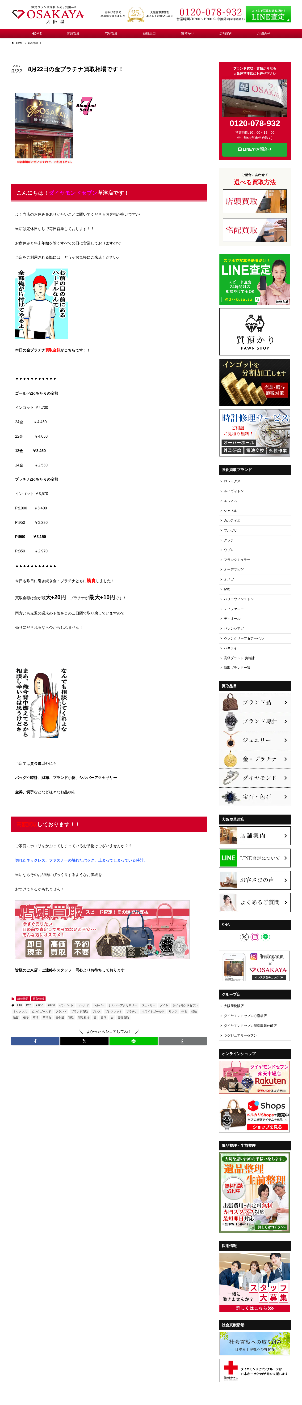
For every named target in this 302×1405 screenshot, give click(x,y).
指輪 (194, 1011)
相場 (26, 1017)
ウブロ (229, 550)
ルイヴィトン (234, 491)
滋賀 (16, 1017)
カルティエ (232, 520)
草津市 (47, 1017)
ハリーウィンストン (239, 599)
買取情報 (38, 998)
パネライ (230, 648)
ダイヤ (164, 1005)
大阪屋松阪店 (234, 1006)
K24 (28, 1005)
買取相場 (83, 1017)
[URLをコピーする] (183, 1041)
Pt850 (39, 1005)
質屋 (103, 1017)
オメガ (229, 579)
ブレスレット (113, 1011)
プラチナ (132, 1011)
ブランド (61, 1011)
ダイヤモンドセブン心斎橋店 (245, 1016)
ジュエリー (148, 1005)
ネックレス (20, 1011)
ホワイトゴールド (153, 1011)
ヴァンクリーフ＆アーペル (244, 638)
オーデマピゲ (234, 569)
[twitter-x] (244, 937)
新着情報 (23, 998)
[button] (35, 1041)
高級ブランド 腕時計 (239, 658)
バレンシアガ (234, 628)
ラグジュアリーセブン (240, 1035)
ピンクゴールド (41, 1011)
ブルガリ (230, 530)
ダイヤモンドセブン (185, 1005)
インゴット (66, 1005)
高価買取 (123, 1017)
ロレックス (232, 481)
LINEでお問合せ (257, 149)
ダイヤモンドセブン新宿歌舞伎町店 (250, 1026)
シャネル (230, 510)
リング (173, 1011)
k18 (19, 1005)
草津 (35, 1017)
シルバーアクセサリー (123, 1005)
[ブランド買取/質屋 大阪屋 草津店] (49, 14)
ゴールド (83, 1005)
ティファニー (234, 609)
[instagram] (255, 937)
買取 (71, 1017)
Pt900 (51, 1005)
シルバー (99, 1005)
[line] (265, 937)
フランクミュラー (237, 560)
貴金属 (59, 1017)
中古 (184, 1011)
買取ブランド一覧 (237, 668)
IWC (227, 589)
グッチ (229, 540)
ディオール (232, 618)
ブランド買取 (79, 1011)
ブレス (96, 1011)
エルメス (230, 501)
